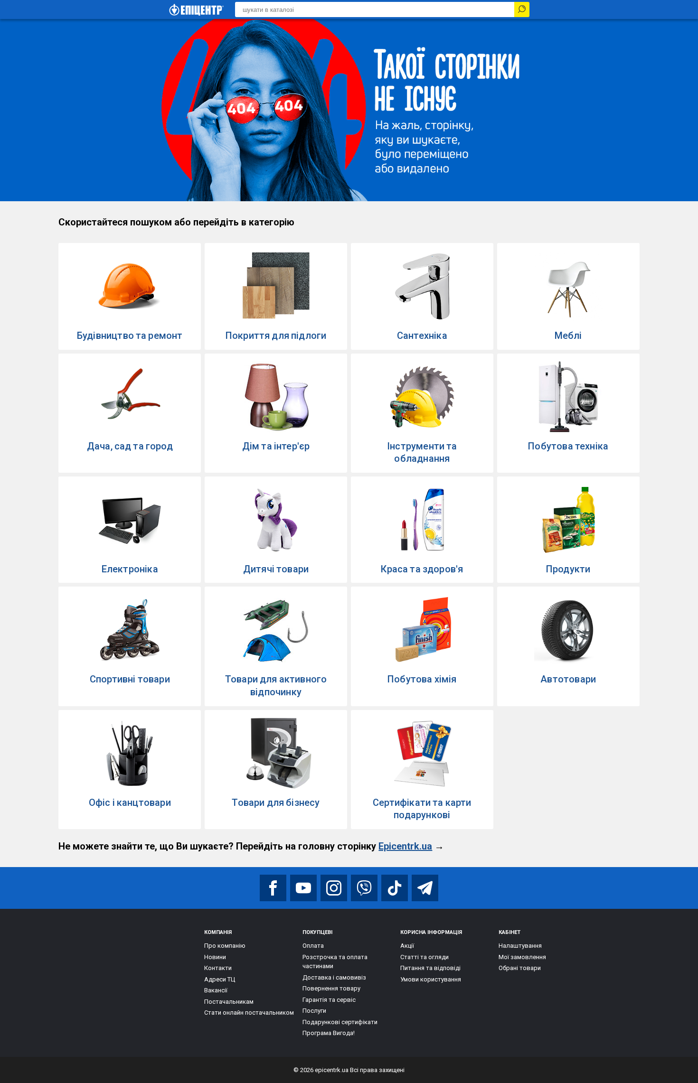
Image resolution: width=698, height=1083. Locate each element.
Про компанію (224, 945)
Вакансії (215, 990)
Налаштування (520, 945)
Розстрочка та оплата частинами (335, 961)
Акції (407, 945)
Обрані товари (520, 967)
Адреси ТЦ (219, 979)
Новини (215, 957)
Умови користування (430, 979)
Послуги (314, 1010)
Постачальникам (229, 1001)
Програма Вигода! (328, 1032)
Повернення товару (331, 988)
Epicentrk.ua (405, 846)
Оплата (313, 945)
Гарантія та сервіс (329, 999)
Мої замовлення (522, 957)
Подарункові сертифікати (339, 1022)
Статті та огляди (424, 957)
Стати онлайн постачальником (249, 1012)
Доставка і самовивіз (334, 977)
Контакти (218, 967)
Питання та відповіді (430, 967)
